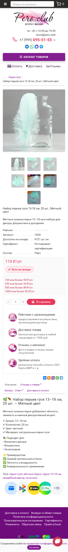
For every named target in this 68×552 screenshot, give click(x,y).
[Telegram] (61, 378)
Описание (10, 384)
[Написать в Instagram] (41, 46)
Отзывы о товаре (30, 384)
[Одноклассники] (49, 378)
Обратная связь (32, 524)
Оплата (17, 66)
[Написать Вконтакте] (27, 46)
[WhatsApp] (57, 378)
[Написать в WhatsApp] (32, 46)
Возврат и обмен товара (46, 512)
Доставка (35, 66)
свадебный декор (14, 477)
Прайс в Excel (52, 524)
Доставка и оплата (38, 390)
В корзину (43, 302)
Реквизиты (12, 524)
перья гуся (15, 473)
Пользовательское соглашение (23, 520)
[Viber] (53, 378)
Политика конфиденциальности (33, 516)
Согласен (34, 547)
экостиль (31, 477)
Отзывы (55, 66)
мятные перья (32, 473)
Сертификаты (53, 520)
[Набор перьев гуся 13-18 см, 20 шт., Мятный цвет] (34, 120)
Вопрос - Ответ (14, 390)
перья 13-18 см (51, 473)
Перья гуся (14, 77)
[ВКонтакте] (44, 378)
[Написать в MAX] (37, 46)
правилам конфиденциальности (47, 543)
